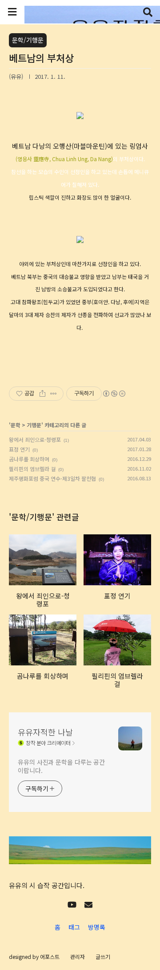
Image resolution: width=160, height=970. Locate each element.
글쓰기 (103, 956)
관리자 (77, 956)
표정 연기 (19, 449)
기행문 (34, 425)
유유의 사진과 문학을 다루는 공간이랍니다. (61, 766)
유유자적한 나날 (45, 732)
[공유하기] (42, 393)
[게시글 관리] (53, 393)
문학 (15, 425)
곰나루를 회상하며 (29, 459)
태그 (74, 927)
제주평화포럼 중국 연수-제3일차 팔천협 (52, 478)
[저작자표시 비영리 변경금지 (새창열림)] (114, 393)
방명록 (96, 927)
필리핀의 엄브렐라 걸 (32, 468)
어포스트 (50, 956)
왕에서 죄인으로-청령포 (35, 439)
